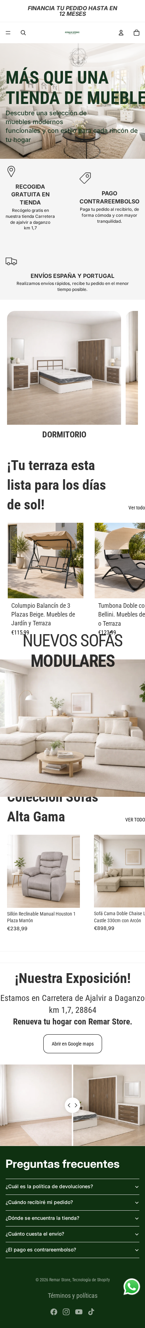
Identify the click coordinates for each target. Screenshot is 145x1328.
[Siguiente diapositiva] (124, 376)
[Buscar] (23, 32)
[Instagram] (66, 1312)
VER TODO (135, 819)
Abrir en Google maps (73, 1044)
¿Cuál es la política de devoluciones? (49, 1186)
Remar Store (59, 1279)
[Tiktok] (91, 1312)
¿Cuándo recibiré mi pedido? (39, 1202)
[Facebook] (54, 1312)
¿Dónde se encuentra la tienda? (42, 1218)
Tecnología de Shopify (91, 1279)
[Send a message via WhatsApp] (131, 1286)
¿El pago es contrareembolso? (41, 1249)
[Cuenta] (121, 32)
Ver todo (136, 507)
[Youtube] (79, 1312)
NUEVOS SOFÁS (72, 651)
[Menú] (8, 33)
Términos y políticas (72, 1295)
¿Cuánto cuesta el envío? (35, 1234)
